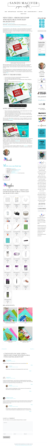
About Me (40, 11)
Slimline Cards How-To (32, 11)
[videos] (42, 80)
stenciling (12, 26)
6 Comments (18, 26)
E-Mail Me (25, 145)
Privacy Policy (23, 13)
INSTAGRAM (13, 168)
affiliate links (17, 140)
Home (6, 11)
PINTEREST (19, 169)
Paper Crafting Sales (12, 11)
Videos (25, 11)
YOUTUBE (14, 170)
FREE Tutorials (20, 11)
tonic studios (15, 26)
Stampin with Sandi (8, 26)
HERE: (7, 72)
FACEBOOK (13, 171)
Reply (30, 370)
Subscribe (41, 54)
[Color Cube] (42, 119)
